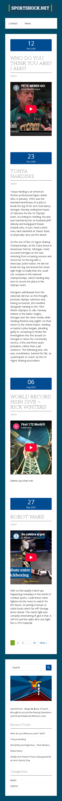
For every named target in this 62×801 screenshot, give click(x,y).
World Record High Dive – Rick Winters (30, 402)
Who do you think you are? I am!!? (31, 63)
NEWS (13, 780)
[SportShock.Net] (31, 12)
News (28, 23)
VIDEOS (14, 786)
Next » (43, 642)
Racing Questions (42, 712)
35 (34, 642)
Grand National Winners (27, 715)
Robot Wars (27, 516)
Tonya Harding (22, 173)
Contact (13, 23)
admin (13, 75)
